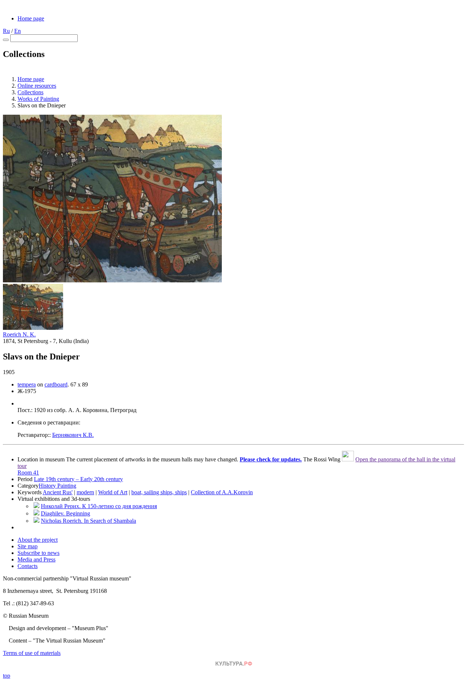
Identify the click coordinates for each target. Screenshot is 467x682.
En (17, 31)
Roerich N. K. (19, 334)
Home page (31, 18)
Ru (6, 31)
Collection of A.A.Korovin (222, 492)
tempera (27, 384)
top (6, 676)
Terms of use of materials (32, 653)
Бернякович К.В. (73, 435)
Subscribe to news (38, 553)
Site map (28, 546)
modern (85, 492)
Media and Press (36, 559)
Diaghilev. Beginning (65, 513)
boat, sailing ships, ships (159, 492)
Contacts (28, 566)
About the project (38, 540)
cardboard (56, 384)
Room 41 (28, 472)
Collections (30, 92)
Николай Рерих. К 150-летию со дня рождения (99, 506)
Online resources (37, 86)
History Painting (57, 486)
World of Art (112, 492)
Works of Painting (38, 99)
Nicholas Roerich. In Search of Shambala (88, 521)
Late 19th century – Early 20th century (78, 479)
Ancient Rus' (58, 492)
